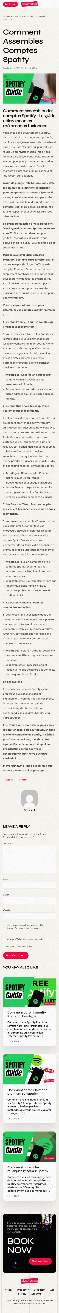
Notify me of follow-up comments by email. (24, 939)
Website (6, 910)
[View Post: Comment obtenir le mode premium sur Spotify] (29, 1069)
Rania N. (7, 68)
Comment (7, 843)
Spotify (18, 68)
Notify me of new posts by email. (20, 946)
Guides (9, 780)
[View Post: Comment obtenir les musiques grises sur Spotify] (29, 1147)
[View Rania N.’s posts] (29, 798)
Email (6, 895)
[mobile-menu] (53, 4)
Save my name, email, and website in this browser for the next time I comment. (25, 926)
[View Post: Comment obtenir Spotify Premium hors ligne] (29, 992)
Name (6, 879)
